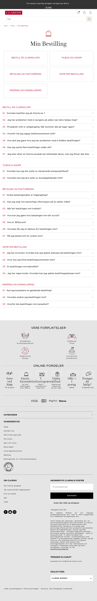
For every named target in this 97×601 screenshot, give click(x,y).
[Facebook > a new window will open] (6, 513)
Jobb (6, 502)
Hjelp (13, 26)
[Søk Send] (89, 19)
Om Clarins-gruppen (12, 486)
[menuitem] (78, 12)
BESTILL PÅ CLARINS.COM (25, 57)
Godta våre (66, 503)
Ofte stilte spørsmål (12, 435)
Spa (5, 498)
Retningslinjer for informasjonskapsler (20, 459)
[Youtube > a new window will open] (10, 513)
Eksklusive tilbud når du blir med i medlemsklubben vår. (58, 385)
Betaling (7, 455)
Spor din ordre (10, 443)
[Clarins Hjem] (13, 13)
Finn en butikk (10, 494)
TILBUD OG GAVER (71, 57)
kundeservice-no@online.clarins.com (66, 561)
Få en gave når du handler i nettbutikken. (10, 385)
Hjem (6, 26)
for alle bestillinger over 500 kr (26, 382)
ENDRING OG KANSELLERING (25, 90)
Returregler (9, 447)
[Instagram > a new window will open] (14, 513)
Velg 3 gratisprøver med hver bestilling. (41, 383)
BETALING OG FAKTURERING (25, 74)
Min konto (8, 439)
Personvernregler (31, 589)
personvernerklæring (59, 549)
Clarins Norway (60, 578)
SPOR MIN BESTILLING (71, 74)
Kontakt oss (9, 431)
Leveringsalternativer (13, 451)
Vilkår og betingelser (71, 503)
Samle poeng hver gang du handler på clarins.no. (72, 385)
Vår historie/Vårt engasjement (17, 490)
